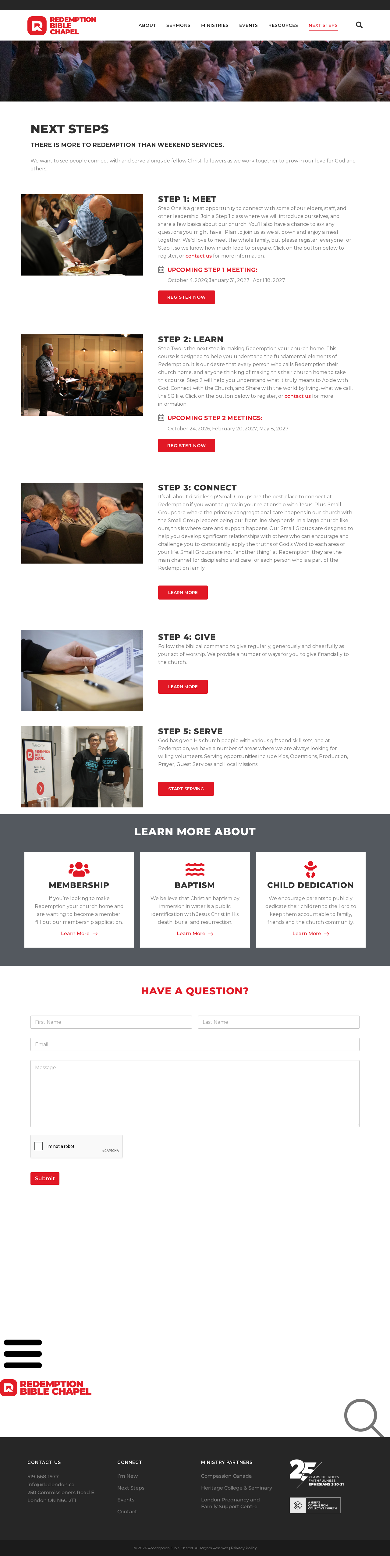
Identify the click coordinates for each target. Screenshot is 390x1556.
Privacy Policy (244, 1548)
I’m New (127, 1476)
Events (125, 1500)
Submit (45, 1178)
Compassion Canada (226, 1476)
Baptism (195, 885)
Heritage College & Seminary (236, 1488)
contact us (199, 256)
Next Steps (130, 1488)
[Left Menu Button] (23, 1375)
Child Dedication (310, 885)
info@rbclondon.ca (51, 1484)
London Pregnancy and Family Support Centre (230, 1503)
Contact (127, 1512)
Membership (79, 885)
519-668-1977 (43, 1476)
